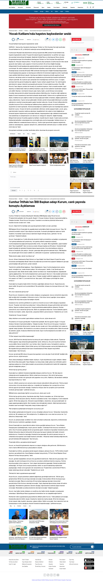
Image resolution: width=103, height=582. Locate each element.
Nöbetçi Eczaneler (27, 564)
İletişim (39, 580)
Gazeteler (80, 7)
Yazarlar (72, 7)
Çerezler (52, 580)
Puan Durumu (51, 552)
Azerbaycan (12, 133)
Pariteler (69, 552)
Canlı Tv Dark (25, 559)
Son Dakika (12, 7)
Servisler (20, 7)
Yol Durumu (78, 552)
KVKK (55, 580)
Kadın (49, 7)
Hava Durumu (41, 552)
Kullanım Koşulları (62, 580)
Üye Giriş (71, 559)
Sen (30, 506)
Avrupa (41, 11)
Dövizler (51, 562)
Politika (67, 11)
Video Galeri (63, 562)
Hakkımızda (34, 580)
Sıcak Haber (63, 568)
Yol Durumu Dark (13, 562)
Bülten (47, 11)
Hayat (61, 11)
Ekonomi (36, 7)
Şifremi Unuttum (73, 564)
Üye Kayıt (71, 562)
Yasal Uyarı (68, 580)
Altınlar (51, 559)
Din (52, 11)
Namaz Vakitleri (20, 552)
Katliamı (34, 133)
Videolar (65, 7)
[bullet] (30, 190)
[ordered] (28, 190)
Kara (28, 133)
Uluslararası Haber (13, 30)
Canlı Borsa (38, 559)
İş (14, 506)
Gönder (14, 190)
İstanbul (19, 506)
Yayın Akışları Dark (27, 562)
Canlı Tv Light (12, 564)
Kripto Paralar (89, 552)
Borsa (10, 552)
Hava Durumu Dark (14, 559)
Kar (24, 133)
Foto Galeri (57, 7)
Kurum (24, 506)
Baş (11, 506)
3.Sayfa (36, 11)
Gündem (28, 7)
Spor (43, 7)
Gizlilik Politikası (45, 580)
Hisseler (61, 552)
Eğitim (56, 11)
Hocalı (19, 133)
